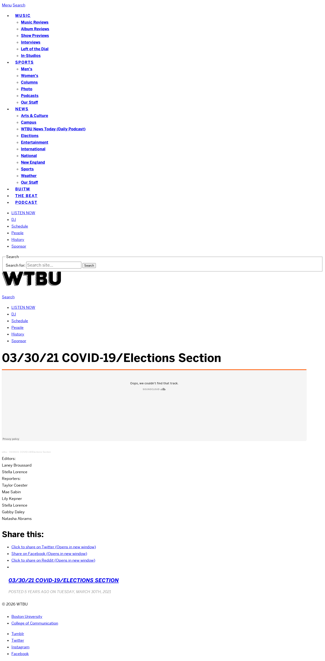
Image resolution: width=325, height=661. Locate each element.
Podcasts (30, 95)
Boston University (26, 616)
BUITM (22, 189)
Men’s (26, 68)
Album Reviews (35, 28)
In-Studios (31, 55)
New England (33, 162)
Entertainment (34, 142)
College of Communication (34, 623)
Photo (26, 89)
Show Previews (35, 35)
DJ (13, 219)
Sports (24, 62)
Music (23, 15)
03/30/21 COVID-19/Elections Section (30, 452)
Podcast (26, 202)
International (33, 149)
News (22, 109)
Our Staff (29, 102)
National (29, 155)
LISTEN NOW (23, 212)
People (17, 232)
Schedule (19, 226)
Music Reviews (35, 22)
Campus (28, 122)
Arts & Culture (34, 115)
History (17, 239)
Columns (29, 82)
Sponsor (18, 246)
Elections (30, 135)
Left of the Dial (35, 48)
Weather (29, 175)
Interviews (30, 42)
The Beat (26, 195)
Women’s (29, 75)
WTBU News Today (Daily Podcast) (53, 129)
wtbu (4, 452)
